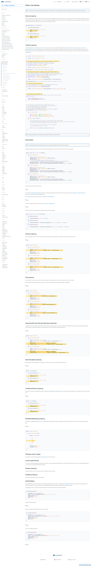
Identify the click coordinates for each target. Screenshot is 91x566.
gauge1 (3, 166)
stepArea (3, 127)
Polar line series (4, 62)
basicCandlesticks (5, 194)
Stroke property (5, 70)
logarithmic (4, 234)
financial (3, 192)
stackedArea (4, 123)
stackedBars (4, 144)
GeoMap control (4, 89)
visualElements (4, 248)
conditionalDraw (5, 258)
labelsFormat (4, 221)
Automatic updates (5, 21)
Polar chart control (5, 61)
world (3, 211)
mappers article (28, 52)
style (3, 227)
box (3, 180)
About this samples (5, 95)
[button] (57, 2)
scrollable (3, 260)
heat (3, 196)
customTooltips (4, 252)
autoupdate (4, 113)
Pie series (3, 55)
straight (3, 107)
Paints (3, 24)
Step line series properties (6, 40)
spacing (3, 136)
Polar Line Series (5, 64)
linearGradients (4, 264)
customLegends (5, 254)
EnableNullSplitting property (7, 77)
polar (3, 201)
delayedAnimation (5, 140)
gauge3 (3, 169)
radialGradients (4, 266)
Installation (3, 16)
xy (2, 115)
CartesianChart (4, 27)
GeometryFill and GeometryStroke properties (9, 73)
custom (3, 110)
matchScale (4, 233)
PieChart (3, 51)
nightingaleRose (5, 161)
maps (3, 208)
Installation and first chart (6, 15)
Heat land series (4, 91)
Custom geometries (5, 80)
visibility (3, 249)
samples (3, 99)
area (3, 109)
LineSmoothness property (6, 76)
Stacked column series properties (7, 46)
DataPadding (4, 85)
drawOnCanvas (4, 257)
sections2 (3, 245)
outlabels (3, 157)
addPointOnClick (5, 217)
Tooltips (3, 33)
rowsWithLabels (5, 139)
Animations (3, 25)
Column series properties (6, 37)
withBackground (5, 133)
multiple (3, 224)
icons (3, 160)
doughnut (3, 155)
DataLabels (4, 68)
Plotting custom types (6, 79)
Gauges (3, 56)
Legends (3, 34)
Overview (3, 13)
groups (3, 148)
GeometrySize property (6, 74)
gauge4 (3, 170)
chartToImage (4, 246)
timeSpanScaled (5, 231)
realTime (3, 243)
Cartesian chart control (5, 30)
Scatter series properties (6, 39)
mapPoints (4, 255)
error (3, 175)
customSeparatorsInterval (6, 236)
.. (1, 97)
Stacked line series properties (7, 45)
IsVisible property (5, 83)
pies (3, 150)
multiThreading (4, 242)
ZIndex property (5, 82)
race (3, 142)
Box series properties (5, 49)
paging (3, 237)
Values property (5, 67)
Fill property (4, 71)
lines (3, 104)
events (3, 213)
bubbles (3, 188)
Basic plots (3, 101)
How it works (4, 19)
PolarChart (4, 59)
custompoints (4, 112)
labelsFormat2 (4, 223)
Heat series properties (5, 42)
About (3, 93)
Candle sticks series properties (7, 43)
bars (3, 129)
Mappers (3, 22)
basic (3, 106)
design (3, 262)
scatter (3, 184)
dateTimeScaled (4, 230)
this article (43, 464)
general (3, 240)
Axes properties (4, 31)
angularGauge (4, 173)
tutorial (3, 215)
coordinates (4, 206)
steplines (4, 119)
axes (3, 219)
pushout (3, 154)
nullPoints (3, 251)
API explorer (83, 10)
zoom (3, 116)
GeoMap (3, 87)
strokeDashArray (5, 267)
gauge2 (3, 167)
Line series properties (5, 36)
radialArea (4, 205)
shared (3, 226)
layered (3, 137)
